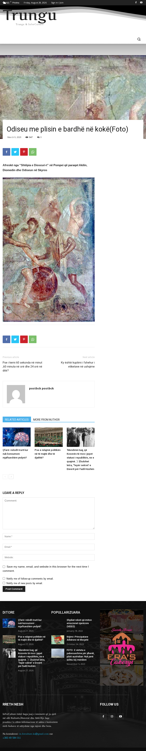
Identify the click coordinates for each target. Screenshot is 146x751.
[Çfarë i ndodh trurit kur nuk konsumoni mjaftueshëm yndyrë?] (17, 437)
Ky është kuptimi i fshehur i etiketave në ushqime (78, 364)
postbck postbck (41, 388)
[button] (138, 39)
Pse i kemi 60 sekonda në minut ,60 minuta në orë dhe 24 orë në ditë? (22, 366)
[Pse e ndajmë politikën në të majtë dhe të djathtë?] (49, 437)
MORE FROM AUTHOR (46, 419)
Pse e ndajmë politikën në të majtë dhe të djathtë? (47, 454)
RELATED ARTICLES (17, 419)
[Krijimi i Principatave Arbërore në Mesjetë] (57, 639)
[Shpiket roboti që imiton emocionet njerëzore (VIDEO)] (57, 623)
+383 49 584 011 (12, 738)
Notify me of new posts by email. (24, 583)
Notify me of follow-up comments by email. (30, 578)
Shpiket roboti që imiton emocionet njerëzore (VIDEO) (79, 623)
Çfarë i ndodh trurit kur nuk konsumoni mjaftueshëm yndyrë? (15, 454)
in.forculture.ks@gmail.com (34, 734)
